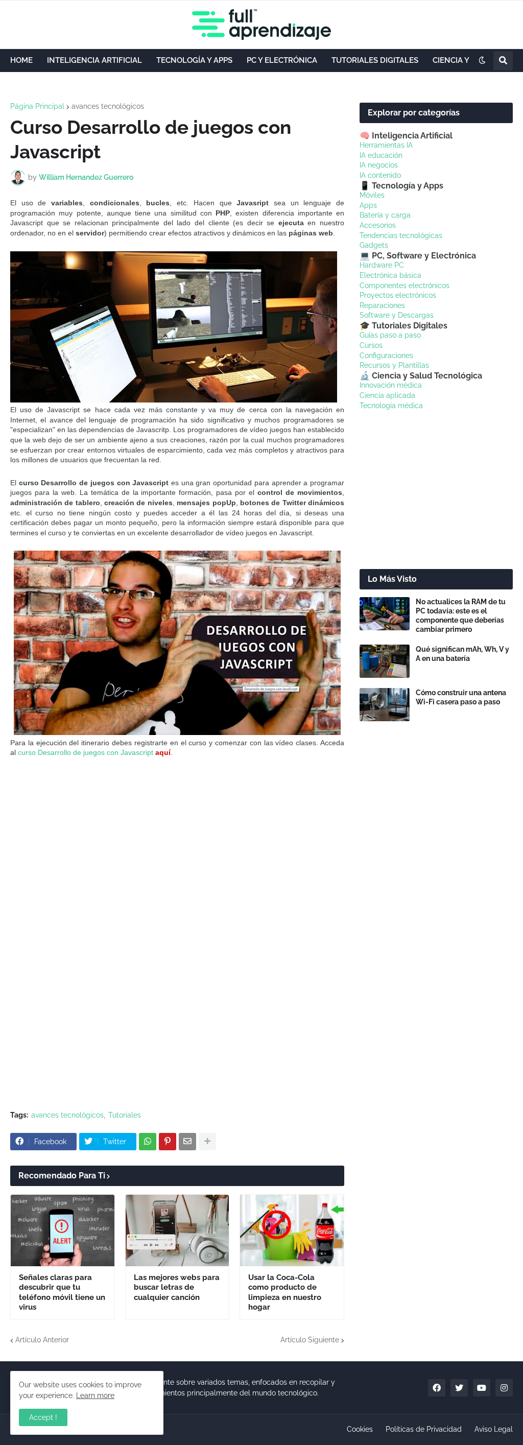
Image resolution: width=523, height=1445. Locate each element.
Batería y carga (385, 215)
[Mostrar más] (207, 1141)
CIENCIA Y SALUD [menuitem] (464, 60)
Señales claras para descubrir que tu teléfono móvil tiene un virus (62, 1292)
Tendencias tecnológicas (401, 235)
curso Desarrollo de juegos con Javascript (85, 752)
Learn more (95, 1395)
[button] (482, 60)
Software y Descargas (397, 315)
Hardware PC (382, 265)
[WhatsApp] (147, 1141)
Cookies (360, 1429)
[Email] (187, 1141)
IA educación (381, 155)
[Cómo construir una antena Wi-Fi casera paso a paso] (385, 704)
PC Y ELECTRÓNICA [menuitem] (282, 60)
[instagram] (504, 1387)
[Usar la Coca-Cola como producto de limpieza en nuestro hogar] (292, 1230)
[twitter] (459, 1387)
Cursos (371, 345)
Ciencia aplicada (387, 395)
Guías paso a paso (390, 335)
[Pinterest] (167, 1141)
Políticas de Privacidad (424, 1429)
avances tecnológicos (108, 106)
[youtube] (481, 1387)
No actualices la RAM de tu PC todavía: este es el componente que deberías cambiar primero (461, 616)
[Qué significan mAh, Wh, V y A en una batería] (385, 661)
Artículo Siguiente (309, 1340)
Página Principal (37, 106)
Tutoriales (124, 1115)
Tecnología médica (391, 405)
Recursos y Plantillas (394, 365)
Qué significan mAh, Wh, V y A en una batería (462, 653)
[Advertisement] (177, 844)
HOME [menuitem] (21, 60)
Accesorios (378, 225)
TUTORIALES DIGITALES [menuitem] (374, 60)
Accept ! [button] (43, 1417)
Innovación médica (391, 385)
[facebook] (436, 1387)
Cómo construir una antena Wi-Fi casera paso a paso (461, 697)
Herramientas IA (386, 145)
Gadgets (374, 245)
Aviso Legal (493, 1429)
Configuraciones (386, 355)
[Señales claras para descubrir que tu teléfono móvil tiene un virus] (62, 1230)
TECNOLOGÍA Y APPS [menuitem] (194, 60)
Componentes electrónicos (404, 285)
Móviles (372, 195)
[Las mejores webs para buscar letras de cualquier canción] (177, 1230)
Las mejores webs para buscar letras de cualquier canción (177, 1287)
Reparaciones (382, 305)
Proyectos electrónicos (398, 295)
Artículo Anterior (42, 1340)
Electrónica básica (390, 275)
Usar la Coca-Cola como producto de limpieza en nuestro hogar (284, 1292)
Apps (368, 205)
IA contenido (380, 175)
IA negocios (379, 165)
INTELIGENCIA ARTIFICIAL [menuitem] (94, 60)
